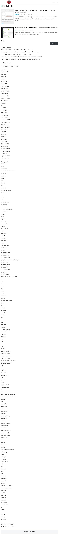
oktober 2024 (5, 124)
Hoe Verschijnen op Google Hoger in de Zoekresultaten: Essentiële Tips (20, 59)
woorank (3, 500)
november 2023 (5, 151)
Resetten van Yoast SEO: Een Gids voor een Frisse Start (36, 28)
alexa (2, 178)
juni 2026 (3, 76)
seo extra (3, 413)
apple (2, 192)
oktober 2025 (4, 96)
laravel (3, 320)
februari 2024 (5, 144)
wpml (2, 509)
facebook (3, 240)
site (2, 440)
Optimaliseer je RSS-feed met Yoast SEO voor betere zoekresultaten (35, 11)
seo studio (4, 428)
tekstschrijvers (5, 452)
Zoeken (3, 41)
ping (2, 368)
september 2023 (5, 156)
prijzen (3, 380)
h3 (2, 284)
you (2, 521)
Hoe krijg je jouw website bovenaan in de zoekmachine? (16, 54)
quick (2, 382)
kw (2, 317)
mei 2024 (3, 136)
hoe (2, 288)
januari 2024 (4, 146)
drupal (3, 226)
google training (5, 274)
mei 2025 (3, 108)
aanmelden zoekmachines (8, 171)
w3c (2, 466)
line (2, 322)
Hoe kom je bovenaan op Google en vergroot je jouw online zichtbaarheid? (21, 56)
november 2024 (5, 122)
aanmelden (4, 168)
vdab (2, 464)
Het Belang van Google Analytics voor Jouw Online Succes (17, 49)
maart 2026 (4, 84)
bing (2, 195)
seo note (3, 421)
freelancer (4, 248)
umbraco (3, 459)
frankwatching (5, 245)
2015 (2, 164)
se (1, 389)
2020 (2, 166)
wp (2, 507)
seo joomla (4, 418)
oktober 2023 (4, 153)
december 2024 (5, 120)
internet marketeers (6, 300)
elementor (4, 233)
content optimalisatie (6, 209)
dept (2, 216)
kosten (3, 315)
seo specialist (4, 425)
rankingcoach (5, 387)
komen (3, 312)
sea (2, 392)
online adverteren (6, 351)
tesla (2, 454)
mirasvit (3, 336)
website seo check (6, 488)
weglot (3, 493)
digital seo (3, 219)
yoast (2, 517)
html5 (2, 291)
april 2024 (4, 139)
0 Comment (29, 14)
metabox (3, 332)
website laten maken (6, 485)
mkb (2, 339)
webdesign (4, 478)
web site (3, 476)
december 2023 (5, 148)
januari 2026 (4, 88)
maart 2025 (4, 112)
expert (3, 236)
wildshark (3, 497)
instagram (3, 296)
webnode (3, 481)
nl (1, 344)
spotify (3, 447)
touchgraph (4, 457)
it (1, 305)
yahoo (3, 514)
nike (2, 341)
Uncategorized (5, 461)
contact (3, 207)
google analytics (5, 257)
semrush (3, 399)
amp (2, 185)
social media (4, 445)
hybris (3, 293)
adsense (3, 173)
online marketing (5, 358)
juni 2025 (3, 105)
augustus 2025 (5, 100)
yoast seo (3, 519)
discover (3, 221)
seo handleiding (5, 416)
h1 (1, 279)
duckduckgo (4, 228)
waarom (3, 469)
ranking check (5, 384)
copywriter (4, 211)
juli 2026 (3, 74)
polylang (3, 370)
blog (2, 197)
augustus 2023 (5, 158)
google (3, 250)
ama (2, 180)
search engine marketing (8, 394)
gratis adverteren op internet (9, 276)
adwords (3, 176)
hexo (2, 286)
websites (3, 490)
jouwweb (3, 310)
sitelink (3, 442)
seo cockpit (4, 409)
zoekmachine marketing (7, 524)
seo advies (4, 404)
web (2, 473)
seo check (4, 406)
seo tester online (5, 433)
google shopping (5, 269)
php (2, 365)
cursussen (4, 214)
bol (2, 200)
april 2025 (4, 110)
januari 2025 (4, 117)
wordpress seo (5, 505)
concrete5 (4, 204)
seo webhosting (5, 435)
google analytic (5, 255)
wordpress (18, 30)
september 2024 (5, 127)
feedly (17, 14)
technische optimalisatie (7, 449)
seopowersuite (5, 437)
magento (3, 324)
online (2, 348)
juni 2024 (3, 134)
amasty (3, 183)
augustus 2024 (5, 129)
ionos (2, 303)
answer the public (6, 190)
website (3, 483)
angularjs (3, 188)
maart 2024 (4, 141)
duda (2, 231)
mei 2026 (3, 79)
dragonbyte (4, 224)
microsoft (3, 334)
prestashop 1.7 (5, 375)
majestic (3, 327)
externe (3, 238)
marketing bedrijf (5, 329)
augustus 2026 (5, 72)
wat (2, 471)
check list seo (5, 202)
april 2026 (4, 81)
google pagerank (5, 264)
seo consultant (5, 411)
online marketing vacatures (8, 360)
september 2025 (5, 98)
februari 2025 (5, 115)
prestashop (4, 372)
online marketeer (5, 353)
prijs (2, 377)
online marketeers (6, 356)
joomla (3, 308)
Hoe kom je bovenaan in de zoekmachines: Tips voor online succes (19, 52)
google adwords (5, 252)
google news (4, 262)
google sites (4, 272)
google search (5, 267)
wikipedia (3, 495)
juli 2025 (3, 103)
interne (3, 298)
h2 (2, 281)
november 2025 (5, 93)
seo (2, 401)
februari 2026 (5, 86)
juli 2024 (3, 132)
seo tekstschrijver (6, 430)
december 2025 (5, 91)
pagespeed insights (6, 363)
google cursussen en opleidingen (10, 260)
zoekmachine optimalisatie (8, 526)
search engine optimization (8, 396)
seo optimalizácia (5, 423)
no (2, 346)
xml (2, 512)
